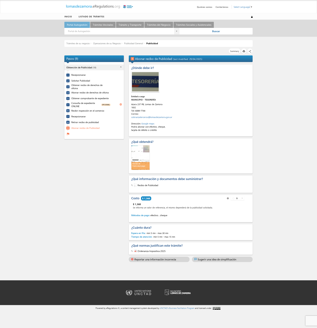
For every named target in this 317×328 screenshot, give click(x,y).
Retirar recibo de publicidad (85, 122)
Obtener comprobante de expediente (90, 98)
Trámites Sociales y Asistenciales (193, 24)
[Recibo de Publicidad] (135, 185)
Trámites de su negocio (78, 43)
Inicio (68, 16)
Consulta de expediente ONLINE (83, 105)
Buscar (216, 31)
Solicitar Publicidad (80, 80)
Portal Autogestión (77, 24)
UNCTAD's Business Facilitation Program (177, 308)
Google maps (147, 123)
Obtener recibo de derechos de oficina (87, 87)
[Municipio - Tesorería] (145, 81)
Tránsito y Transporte (130, 24)
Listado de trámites (91, 16)
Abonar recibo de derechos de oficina (90, 92)
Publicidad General (133, 43)
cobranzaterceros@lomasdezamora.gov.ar (151, 117)
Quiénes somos (204, 7)
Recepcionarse (78, 74)
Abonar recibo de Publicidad (85, 127)
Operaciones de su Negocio (106, 43)
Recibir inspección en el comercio (87, 110)
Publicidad (152, 43)
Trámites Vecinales (103, 24)
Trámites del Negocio (159, 24)
